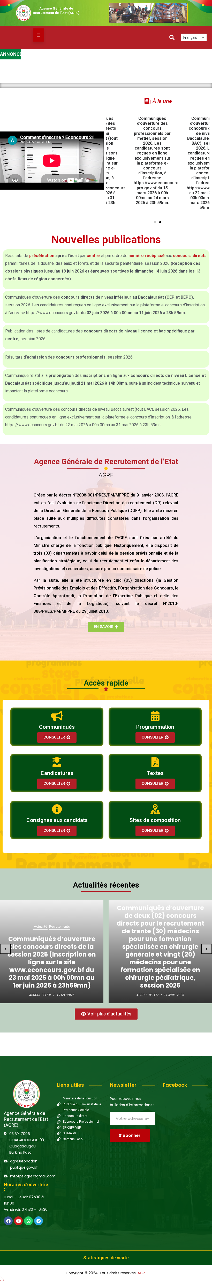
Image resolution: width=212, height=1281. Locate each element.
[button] (155, 222)
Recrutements (168, 903)
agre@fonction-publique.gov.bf (25, 1164)
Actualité (149, 903)
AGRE (142, 1273)
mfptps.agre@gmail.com (33, 1176)
